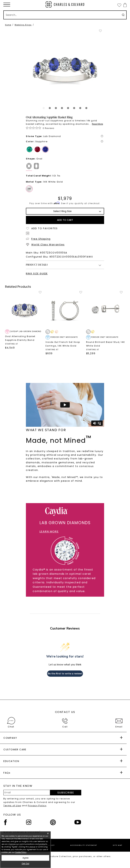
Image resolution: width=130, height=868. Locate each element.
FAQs (6, 772)
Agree (25, 857)
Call (65, 726)
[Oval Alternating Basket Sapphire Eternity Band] (24, 310)
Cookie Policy (20, 852)
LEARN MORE (49, 531)
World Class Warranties (47, 244)
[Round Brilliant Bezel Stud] (105, 310)
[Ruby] (37, 149)
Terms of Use (12, 805)
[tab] (44, 108)
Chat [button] (11, 726)
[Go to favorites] (119, 5)
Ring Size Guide (37, 273)
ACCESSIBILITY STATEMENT (83, 845)
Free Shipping (41, 239)
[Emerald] (29, 149)
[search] (123, 15)
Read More (97, 124)
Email (119, 726)
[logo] (65, 4)
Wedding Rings (23, 25)
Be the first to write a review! (65, 673)
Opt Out (25, 863)
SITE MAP (117, 845)
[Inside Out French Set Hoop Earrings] (65, 310)
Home (8, 25)
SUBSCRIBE (65, 793)
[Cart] (124, 5)
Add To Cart (65, 220)
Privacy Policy (37, 805)
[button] (6, 4)
